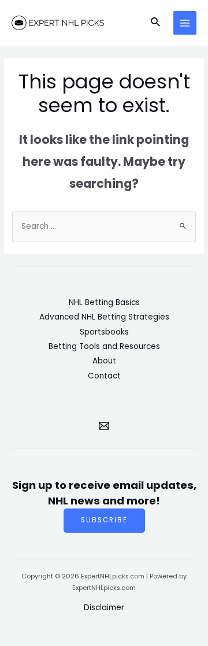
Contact (104, 375)
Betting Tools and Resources (104, 346)
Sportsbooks (104, 331)
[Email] (104, 426)
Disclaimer (104, 607)
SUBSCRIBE (104, 520)
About (104, 360)
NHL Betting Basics (104, 302)
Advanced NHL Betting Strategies (104, 316)
